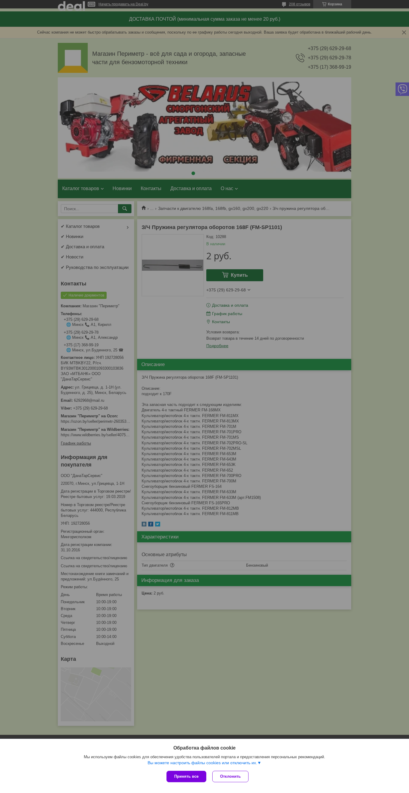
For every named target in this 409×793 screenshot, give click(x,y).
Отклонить (230, 776)
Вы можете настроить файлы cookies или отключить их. (202, 762)
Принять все (186, 776)
